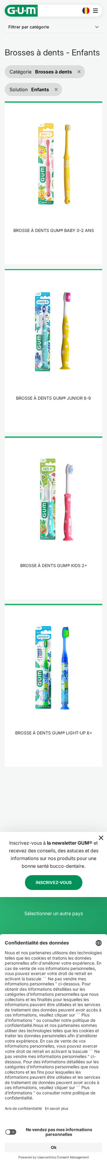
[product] (53, 182)
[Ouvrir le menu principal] (97, 11)
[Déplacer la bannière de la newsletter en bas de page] (101, 838)
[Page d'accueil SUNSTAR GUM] (21, 11)
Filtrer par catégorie (28, 26)
